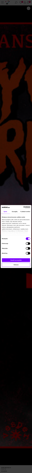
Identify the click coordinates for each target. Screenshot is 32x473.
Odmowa (16, 264)
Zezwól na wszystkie (16, 260)
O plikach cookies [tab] (25, 211)
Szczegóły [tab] (14, 211)
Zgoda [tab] (5, 211)
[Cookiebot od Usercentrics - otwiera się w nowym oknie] (23, 207)
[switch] (28, 243)
